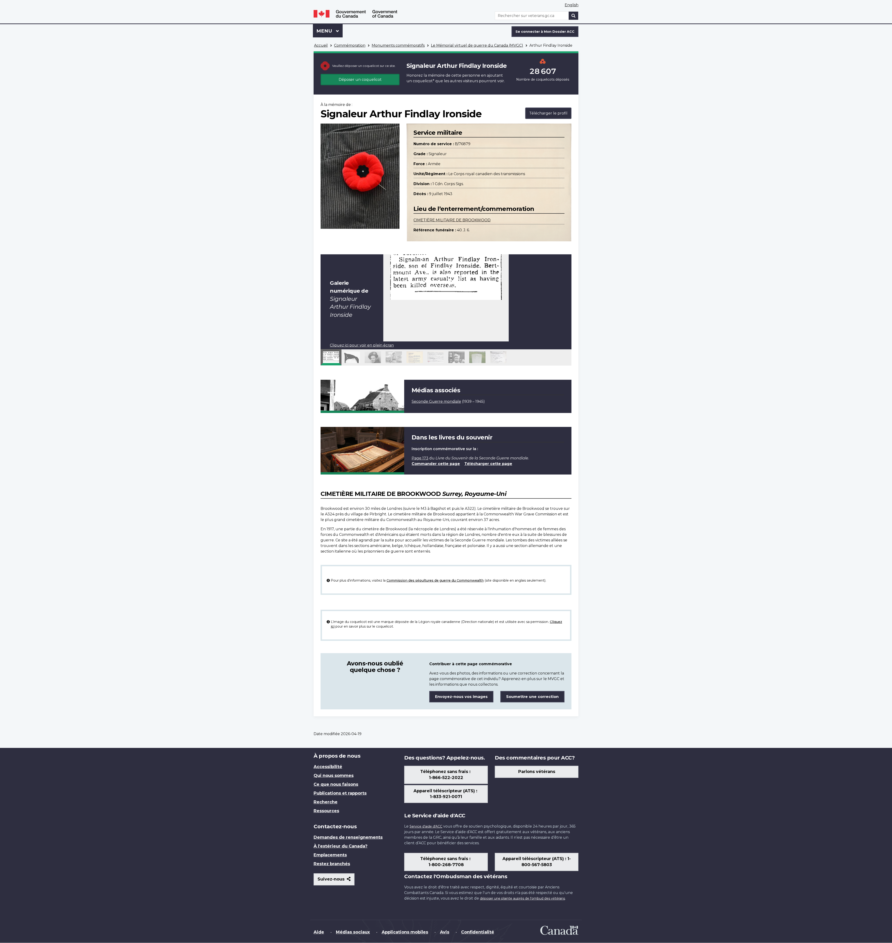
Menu (329, 31)
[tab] (331, 357)
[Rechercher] (573, 15)
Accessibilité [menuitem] (328, 766)
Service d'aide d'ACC (426, 826)
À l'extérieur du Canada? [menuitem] (340, 846)
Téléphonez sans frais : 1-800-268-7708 (446, 861)
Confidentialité (477, 932)
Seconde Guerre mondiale (436, 401)
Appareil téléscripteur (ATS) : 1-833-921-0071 (446, 793)
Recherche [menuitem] (326, 802)
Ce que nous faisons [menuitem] (336, 784)
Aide (319, 932)
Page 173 (420, 458)
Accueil (321, 45)
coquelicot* (423, 81)
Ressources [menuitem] (326, 810)
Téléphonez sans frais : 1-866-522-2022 (446, 774)
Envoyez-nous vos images (461, 696)
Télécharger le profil (548, 113)
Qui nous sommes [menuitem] (334, 775)
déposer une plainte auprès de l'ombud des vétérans (522, 898)
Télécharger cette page (488, 464)
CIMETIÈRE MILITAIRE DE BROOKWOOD (452, 220)
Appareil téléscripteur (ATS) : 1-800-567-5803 (536, 861)
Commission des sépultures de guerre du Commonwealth (435, 580)
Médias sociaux (353, 932)
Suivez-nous (336, 880)
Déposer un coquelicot (360, 79)
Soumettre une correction (532, 696)
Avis (444, 932)
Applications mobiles (405, 932)
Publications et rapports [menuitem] (340, 793)
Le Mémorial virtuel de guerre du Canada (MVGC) (477, 45)
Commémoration (349, 45)
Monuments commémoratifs (398, 45)
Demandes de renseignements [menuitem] (348, 837)
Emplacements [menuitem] (330, 855)
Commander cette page (436, 464)
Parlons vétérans (536, 771)
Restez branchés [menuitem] (332, 863)
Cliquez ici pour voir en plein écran (362, 345)
